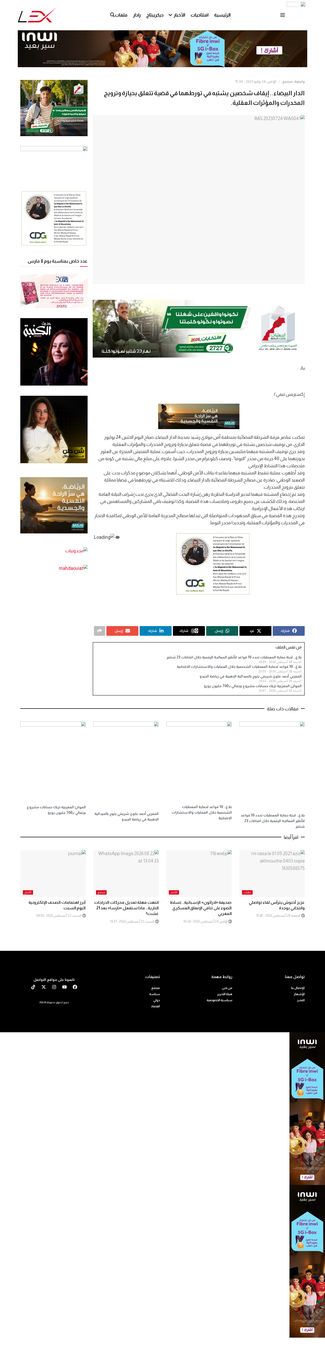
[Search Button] (112, 15)
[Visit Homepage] (37, 15)
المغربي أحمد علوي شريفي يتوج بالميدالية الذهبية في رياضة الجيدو (251, 676)
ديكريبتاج (155, 15)
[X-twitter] (43, 987)
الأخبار (179, 15)
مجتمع (287, 81)
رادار (137, 15)
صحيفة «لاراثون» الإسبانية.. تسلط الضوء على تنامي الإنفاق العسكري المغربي (201, 908)
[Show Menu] (282, 15)
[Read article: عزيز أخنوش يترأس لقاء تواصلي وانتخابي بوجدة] (272, 873)
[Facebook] (74, 987)
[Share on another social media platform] (99, 631)
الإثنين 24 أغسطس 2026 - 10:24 (205, 921)
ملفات (121, 15)
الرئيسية (222, 15)
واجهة (300, 81)
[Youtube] (64, 987)
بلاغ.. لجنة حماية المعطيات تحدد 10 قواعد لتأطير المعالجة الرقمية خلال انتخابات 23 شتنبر (234, 657)
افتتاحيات (199, 15)
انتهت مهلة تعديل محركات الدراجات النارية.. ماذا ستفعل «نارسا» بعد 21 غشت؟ (126, 908)
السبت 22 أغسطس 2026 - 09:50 (59, 915)
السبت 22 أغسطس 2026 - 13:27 (132, 921)
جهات (247, 892)
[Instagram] (54, 987)
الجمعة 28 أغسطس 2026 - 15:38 (278, 915)
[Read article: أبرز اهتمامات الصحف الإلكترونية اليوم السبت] (53, 873)
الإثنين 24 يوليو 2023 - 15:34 (255, 81)
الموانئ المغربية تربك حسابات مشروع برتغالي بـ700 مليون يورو (253, 686)
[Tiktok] (33, 987)
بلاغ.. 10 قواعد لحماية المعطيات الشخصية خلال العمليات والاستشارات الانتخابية (239, 667)
